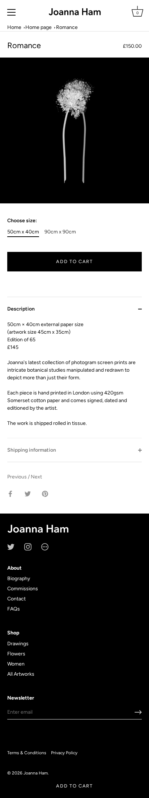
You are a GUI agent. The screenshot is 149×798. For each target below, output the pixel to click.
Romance (67, 27)
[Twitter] (10, 546)
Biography (18, 578)
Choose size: (22, 221)
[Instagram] (27, 546)
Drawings (18, 644)
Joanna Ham (36, 773)
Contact (16, 599)
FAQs (13, 609)
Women (16, 664)
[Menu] (12, 12)
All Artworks (20, 674)
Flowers (16, 654)
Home (14, 27)
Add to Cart (74, 786)
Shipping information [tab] (31, 450)
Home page (38, 27)
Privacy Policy (64, 752)
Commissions (22, 589)
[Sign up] (138, 712)
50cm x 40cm (23, 232)
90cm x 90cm (60, 232)
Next (36, 477)
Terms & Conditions (26, 752)
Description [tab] (21, 309)
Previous (17, 477)
